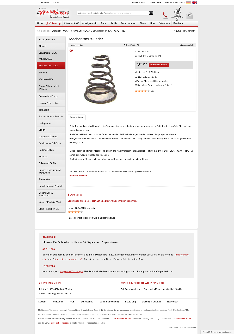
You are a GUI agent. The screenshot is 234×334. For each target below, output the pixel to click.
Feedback (178, 23)
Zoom (71, 50)
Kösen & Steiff (71, 23)
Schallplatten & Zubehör (51, 186)
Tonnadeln (44, 110)
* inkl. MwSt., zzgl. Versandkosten (182, 327)
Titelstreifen (44, 179)
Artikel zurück (77, 45)
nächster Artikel (186, 45)
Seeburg (43, 72)
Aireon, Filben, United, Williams (49, 87)
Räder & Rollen (46, 150)
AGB (72, 301)
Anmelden (154, 2)
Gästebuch (164, 23)
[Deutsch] (189, 3)
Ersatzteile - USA (59, 31)
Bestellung (130, 301)
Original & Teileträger (49, 103)
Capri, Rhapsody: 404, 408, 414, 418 (108, 31)
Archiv (114, 23)
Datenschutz (87, 301)
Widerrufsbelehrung (109, 301)
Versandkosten (225, 332)
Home (40, 23)
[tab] (76, 117)
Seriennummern (128, 23)
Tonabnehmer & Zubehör (51, 116)
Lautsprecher (45, 123)
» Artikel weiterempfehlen (146, 77)
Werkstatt (43, 156)
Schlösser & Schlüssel (50, 143)
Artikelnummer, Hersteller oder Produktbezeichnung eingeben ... (104, 13)
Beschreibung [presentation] (76, 117)
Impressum (58, 301)
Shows (143, 23)
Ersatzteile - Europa (48, 96)
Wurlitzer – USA (46, 79)
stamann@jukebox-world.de (59, 294)
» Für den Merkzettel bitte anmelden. (152, 81)
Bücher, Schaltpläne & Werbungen (50, 171)
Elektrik (42, 130)
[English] (195, 3)
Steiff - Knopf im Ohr (49, 209)
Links (152, 23)
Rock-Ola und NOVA (79, 31)
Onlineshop (54, 23)
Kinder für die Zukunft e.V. (68, 259)
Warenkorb (170, 2)
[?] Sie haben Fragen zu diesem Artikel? (153, 85)
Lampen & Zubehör (48, 136)
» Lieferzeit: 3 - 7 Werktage (147, 72)
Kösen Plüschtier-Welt (50, 202)
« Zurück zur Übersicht (184, 31)
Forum (104, 23)
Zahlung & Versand (151, 301)
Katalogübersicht (47, 39)
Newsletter (172, 301)
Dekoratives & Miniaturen (46, 194)
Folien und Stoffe (47, 163)
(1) (152, 91)
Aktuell (42, 46)
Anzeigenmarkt (89, 23)
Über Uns (44, 2)
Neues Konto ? (139, 2)
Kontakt (57, 2)
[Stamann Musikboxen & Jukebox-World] (53, 13)
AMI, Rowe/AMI (46, 59)
